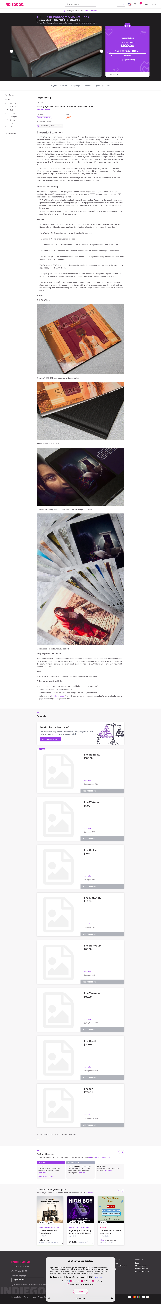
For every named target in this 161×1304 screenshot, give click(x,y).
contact (47, 110)
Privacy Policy (17, 1297)
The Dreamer (11, 120)
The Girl (9, 126)
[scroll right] (101, 51)
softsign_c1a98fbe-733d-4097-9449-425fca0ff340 (59, 20)
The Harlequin (12, 117)
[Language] (129, 4)
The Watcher (11, 107)
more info (40, 110)
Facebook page (57, 696)
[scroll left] (11, 51)
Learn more (42, 1173)
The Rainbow (11, 103)
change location (91, 11)
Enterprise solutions (142, 1271)
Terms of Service (30, 1297)
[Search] (67, 4)
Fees (137, 1263)
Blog (114, 1269)
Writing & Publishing (44, 117)
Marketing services (142, 1266)
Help (90, 1157)
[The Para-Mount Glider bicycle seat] (111, 1209)
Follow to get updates (46, 1176)
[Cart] (134, 4)
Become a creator (141, 1269)
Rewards (8, 99)
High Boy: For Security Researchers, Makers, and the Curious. (80, 1233)
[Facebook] (13, 1271)
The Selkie (10, 110)
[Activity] (140, 4)
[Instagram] (23, 1271)
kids (68, 117)
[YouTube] (19, 1271)
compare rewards (50, 739)
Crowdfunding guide (102, 1157)
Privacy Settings (44, 1297)
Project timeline (10, 133)
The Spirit (10, 123)
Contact (115, 1263)
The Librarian (11, 113)
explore (91, 1193)
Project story (9, 95)
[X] (16, 1271)
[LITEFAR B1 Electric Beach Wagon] (50, 1209)
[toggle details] (63, 1244)
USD (119, 4)
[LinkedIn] (26, 1271)
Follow (127, 56)
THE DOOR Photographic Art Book (62, 17)
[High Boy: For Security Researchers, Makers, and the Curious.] (80, 1209)
